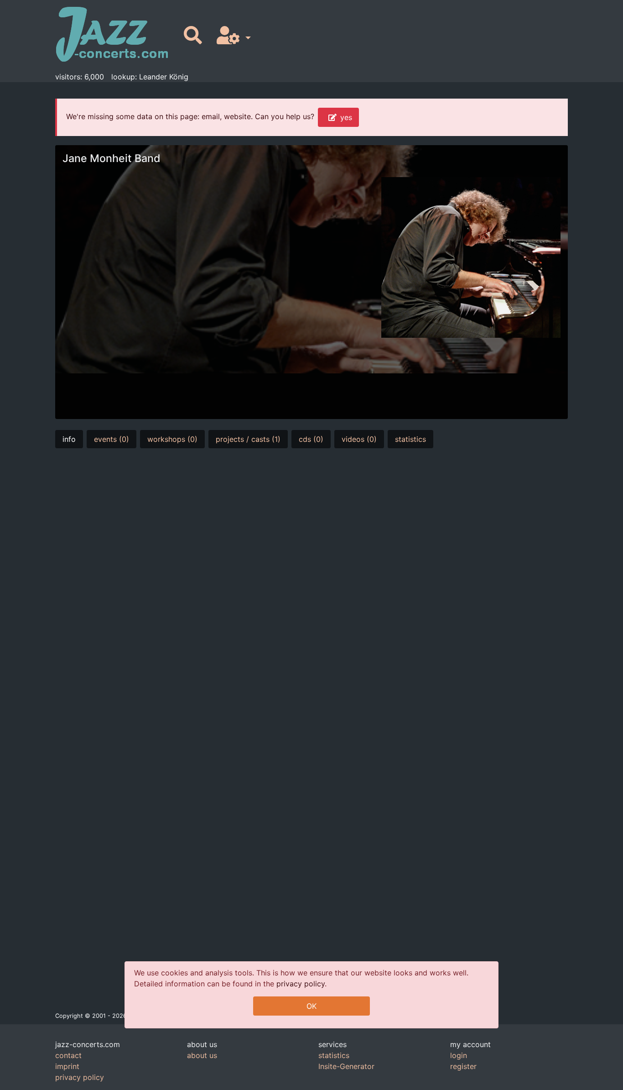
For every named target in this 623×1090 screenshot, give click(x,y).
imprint (67, 1066)
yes (346, 117)
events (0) (111, 439)
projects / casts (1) (248, 439)
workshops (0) (172, 439)
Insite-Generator (346, 1066)
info (69, 439)
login (458, 1055)
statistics (410, 439)
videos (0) (359, 439)
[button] (231, 35)
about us (202, 1055)
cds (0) (311, 439)
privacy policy (300, 983)
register (463, 1066)
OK (311, 1006)
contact (68, 1055)
